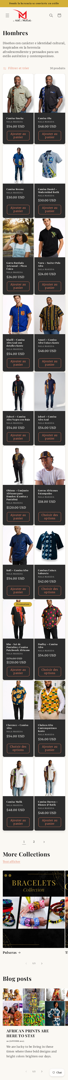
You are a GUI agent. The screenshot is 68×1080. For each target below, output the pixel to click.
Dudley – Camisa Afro (48, 645)
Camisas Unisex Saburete (47, 571)
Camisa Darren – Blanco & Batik (48, 803)
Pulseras (10, 952)
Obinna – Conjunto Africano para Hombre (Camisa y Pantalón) (17, 495)
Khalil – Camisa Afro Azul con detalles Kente (15, 342)
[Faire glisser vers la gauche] (26, 963)
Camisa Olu (44, 118)
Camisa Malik (14, 801)
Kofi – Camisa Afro (17, 570)
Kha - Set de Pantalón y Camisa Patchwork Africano (18, 647)
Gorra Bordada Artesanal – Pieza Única (16, 265)
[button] (7, 15)
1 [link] (24, 841)
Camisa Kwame (15, 189)
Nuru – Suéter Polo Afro (49, 264)
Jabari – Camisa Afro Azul (47, 418)
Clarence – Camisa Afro (17, 726)
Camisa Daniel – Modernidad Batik (48, 190)
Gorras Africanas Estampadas (48, 492)
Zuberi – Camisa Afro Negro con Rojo (18, 418)
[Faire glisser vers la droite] (42, 963)
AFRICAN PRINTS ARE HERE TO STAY (27, 1033)
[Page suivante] (44, 842)
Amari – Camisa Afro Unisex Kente (48, 341)
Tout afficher (11, 861)
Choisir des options (49, 516)
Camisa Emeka (15, 118)
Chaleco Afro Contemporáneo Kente (47, 727)
